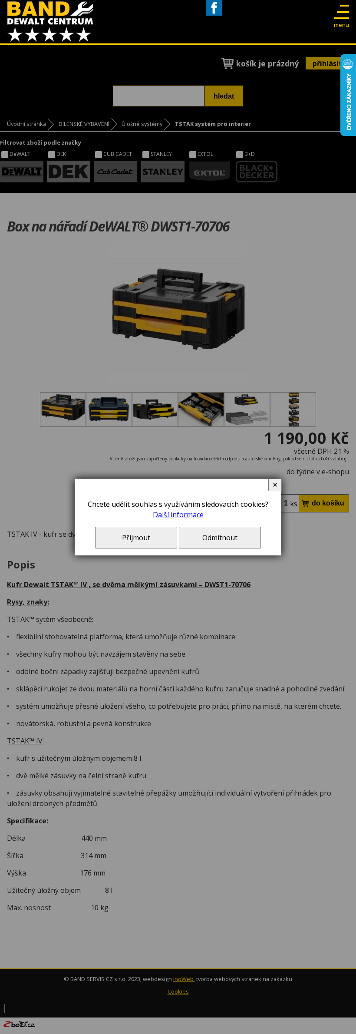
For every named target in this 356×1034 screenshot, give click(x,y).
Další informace (178, 514)
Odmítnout (219, 537)
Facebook (214, 15)
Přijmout (136, 537)
